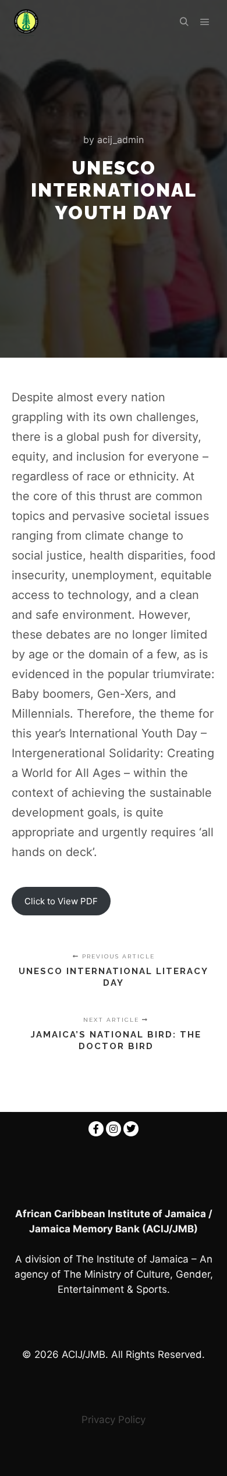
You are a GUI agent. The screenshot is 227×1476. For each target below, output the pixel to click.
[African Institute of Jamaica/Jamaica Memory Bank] (26, 22)
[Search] (183, 22)
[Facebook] (96, 1128)
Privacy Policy (113, 1419)
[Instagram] (113, 1128)
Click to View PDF (61, 901)
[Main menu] (204, 22)
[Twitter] (131, 1128)
